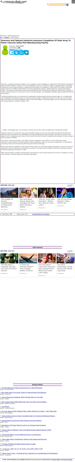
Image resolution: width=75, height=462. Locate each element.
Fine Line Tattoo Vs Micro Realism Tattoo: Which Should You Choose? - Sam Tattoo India (29, 411)
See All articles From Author (40, 214)
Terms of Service (67, 459)
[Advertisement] (37, 20)
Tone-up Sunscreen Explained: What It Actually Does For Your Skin (22, 397)
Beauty (7, 37)
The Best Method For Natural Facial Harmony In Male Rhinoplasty (22, 388)
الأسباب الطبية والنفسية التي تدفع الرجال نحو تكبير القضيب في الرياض (22, 448)
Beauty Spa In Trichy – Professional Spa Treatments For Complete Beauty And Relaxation (30, 453)
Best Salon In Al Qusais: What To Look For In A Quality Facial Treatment (24, 425)
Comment (12, 49)
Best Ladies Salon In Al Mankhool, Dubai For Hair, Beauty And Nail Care (24, 439)
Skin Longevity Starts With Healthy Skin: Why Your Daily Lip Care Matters (24, 402)
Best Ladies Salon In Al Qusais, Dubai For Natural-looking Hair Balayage (24, 392)
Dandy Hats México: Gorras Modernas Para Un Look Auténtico (21, 434)
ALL (1, 37)
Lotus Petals (5, 406)
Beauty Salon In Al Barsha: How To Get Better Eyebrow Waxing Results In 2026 (26, 430)
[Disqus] (37, 304)
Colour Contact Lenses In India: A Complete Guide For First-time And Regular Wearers (28, 416)
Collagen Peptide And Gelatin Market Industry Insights (19, 444)
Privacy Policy (56, 459)
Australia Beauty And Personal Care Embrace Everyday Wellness (21, 420)
